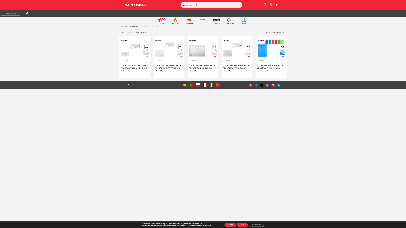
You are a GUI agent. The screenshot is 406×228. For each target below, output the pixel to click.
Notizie (162, 23)
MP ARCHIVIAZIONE (131, 27)
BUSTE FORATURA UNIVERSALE (273, 33)
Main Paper (189, 23)
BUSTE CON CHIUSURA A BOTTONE (134, 33)
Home (121, 27)
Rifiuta (242, 225)
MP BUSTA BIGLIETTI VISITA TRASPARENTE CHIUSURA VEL (135, 68)
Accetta (230, 225)
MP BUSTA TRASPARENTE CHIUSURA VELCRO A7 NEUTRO (236, 68)
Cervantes (230, 23)
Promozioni (175, 23)
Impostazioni (256, 225)
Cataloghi (244, 23)
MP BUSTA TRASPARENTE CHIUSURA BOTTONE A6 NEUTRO (168, 68)
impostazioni (207, 226)
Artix (203, 23)
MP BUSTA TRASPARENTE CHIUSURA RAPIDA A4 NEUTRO (202, 68)
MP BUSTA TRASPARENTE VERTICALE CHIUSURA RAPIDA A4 (270, 68)
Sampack (217, 23)
